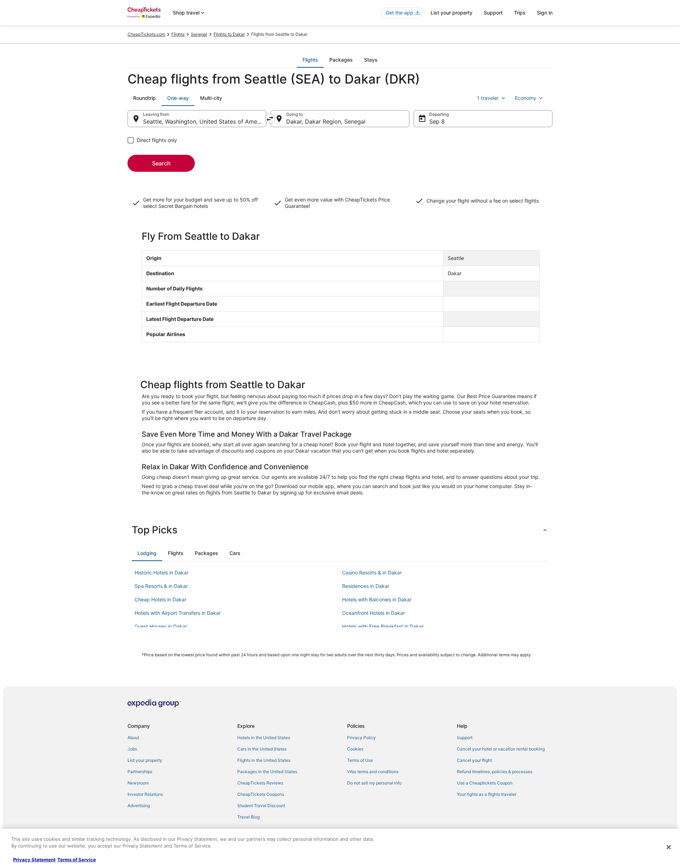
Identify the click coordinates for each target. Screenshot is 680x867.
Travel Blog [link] (248, 817)
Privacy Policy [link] (361, 737)
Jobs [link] (132, 749)
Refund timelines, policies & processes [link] (494, 771)
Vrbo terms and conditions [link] (372, 771)
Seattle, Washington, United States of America (204, 121)
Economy (525, 98)
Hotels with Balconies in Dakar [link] (377, 599)
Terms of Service (76, 859)
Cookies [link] (355, 749)
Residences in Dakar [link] (365, 586)
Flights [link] (178, 34)
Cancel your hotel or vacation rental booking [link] (501, 749)
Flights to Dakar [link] (229, 34)
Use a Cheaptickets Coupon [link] (484, 783)
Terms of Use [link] (360, 760)
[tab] (310, 60)
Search (161, 163)
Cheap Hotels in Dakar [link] (160, 599)
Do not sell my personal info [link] (374, 783)
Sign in (544, 13)
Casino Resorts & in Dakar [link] (372, 573)
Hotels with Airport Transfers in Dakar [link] (178, 613)
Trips (520, 13)
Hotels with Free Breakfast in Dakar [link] (383, 626)
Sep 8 (437, 121)
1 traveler (488, 98)
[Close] (668, 847)
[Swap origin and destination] (270, 119)
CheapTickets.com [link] (146, 34)
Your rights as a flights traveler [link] (486, 794)
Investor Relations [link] (145, 794)
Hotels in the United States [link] (263, 737)
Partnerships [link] (140, 771)
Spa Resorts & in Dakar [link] (161, 586)
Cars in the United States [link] (262, 749)
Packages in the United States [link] (267, 771)
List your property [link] (145, 760)
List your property (451, 13)
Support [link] (464, 737)
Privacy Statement (34, 859)
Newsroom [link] (138, 783)
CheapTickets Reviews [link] (260, 783)
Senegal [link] (199, 34)
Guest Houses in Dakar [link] (161, 626)
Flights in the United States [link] (263, 760)
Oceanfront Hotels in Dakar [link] (373, 613)
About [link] (133, 737)
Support (493, 13)
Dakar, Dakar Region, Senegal (326, 121)
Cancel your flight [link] (474, 760)
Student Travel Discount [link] (261, 805)
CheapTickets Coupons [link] (260, 794)
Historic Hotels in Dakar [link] (161, 573)
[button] (340, 530)
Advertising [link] (139, 805)
